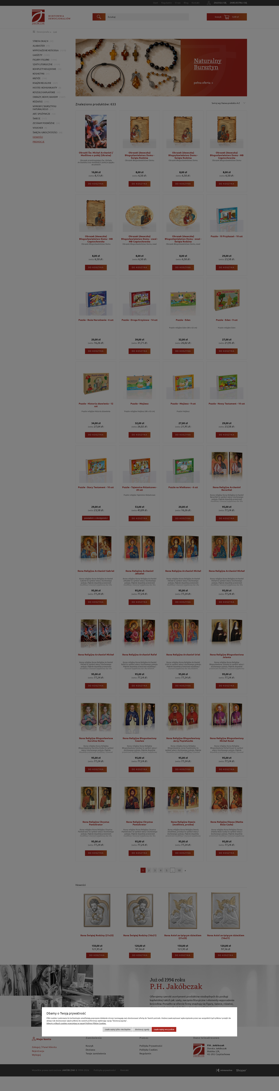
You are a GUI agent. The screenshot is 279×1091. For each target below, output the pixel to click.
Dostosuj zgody (142, 1029)
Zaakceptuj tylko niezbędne (117, 1029)
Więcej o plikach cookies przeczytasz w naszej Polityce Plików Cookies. (76, 1023)
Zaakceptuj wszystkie (164, 1029)
